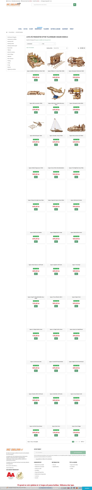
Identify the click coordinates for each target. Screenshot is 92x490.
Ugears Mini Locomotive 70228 (36, 103)
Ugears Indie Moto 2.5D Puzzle (56, 393)
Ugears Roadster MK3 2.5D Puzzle (36, 393)
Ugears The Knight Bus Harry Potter (76, 167)
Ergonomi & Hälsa (74, 464)
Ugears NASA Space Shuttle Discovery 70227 (56, 104)
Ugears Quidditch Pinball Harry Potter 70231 (36, 71)
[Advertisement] (46, 16)
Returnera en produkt (39, 464)
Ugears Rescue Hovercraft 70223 (76, 135)
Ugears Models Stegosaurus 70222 (36, 167)
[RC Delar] (13, 4)
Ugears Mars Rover (56, 426)
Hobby (71, 468)
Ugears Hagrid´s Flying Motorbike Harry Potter (36, 298)
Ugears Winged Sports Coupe (56, 232)
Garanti (36, 477)
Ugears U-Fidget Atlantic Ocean (36, 329)
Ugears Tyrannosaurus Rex (35, 361)
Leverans (37, 476)
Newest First (56, 48)
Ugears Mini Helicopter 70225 (36, 135)
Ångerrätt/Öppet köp (39, 472)
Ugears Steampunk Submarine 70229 (76, 71)
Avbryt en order (38, 468)
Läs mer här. (55, 488)
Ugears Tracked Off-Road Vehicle (56, 361)
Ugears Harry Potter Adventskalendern (56, 167)
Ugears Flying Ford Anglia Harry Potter (36, 200)
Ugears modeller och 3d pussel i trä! (43, 40)
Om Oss (9, 1)
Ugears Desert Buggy (76, 426)
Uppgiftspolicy (56, 466)
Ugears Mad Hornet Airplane (36, 232)
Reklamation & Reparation (40, 474)
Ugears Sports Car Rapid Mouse (76, 329)
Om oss (54, 464)
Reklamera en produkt (39, 466)
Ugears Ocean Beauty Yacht (76, 393)
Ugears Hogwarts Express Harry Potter (56, 200)
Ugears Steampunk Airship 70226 (76, 103)
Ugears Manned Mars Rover (76, 232)
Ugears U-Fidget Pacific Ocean (56, 329)
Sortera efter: (49, 48)
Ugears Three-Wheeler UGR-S (56, 297)
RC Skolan (72, 466)
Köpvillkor (37, 470)
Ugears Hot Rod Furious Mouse (36, 426)
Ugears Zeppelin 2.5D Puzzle (56, 264)
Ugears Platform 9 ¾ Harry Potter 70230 (56, 71)
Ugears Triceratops (76, 264)
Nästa (83, 441)
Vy (78, 48)
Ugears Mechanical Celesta (76, 200)
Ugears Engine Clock (76, 297)
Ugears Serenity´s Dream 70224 (56, 135)
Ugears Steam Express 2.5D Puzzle (36, 264)
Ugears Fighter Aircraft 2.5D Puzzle (76, 361)
